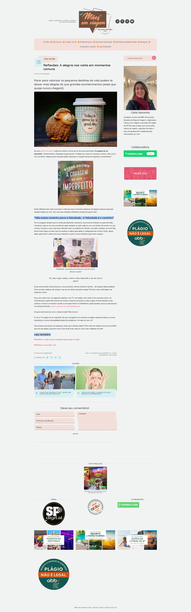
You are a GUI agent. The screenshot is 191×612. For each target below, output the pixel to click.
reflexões (113, 355)
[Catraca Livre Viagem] (140, 153)
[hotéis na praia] (137, 540)
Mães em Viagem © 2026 (83, 607)
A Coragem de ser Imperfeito (100, 353)
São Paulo (57, 42)
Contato (66, 20)
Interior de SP (86, 42)
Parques (143, 42)
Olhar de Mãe (49, 59)
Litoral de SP (71, 42)
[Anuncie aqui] (140, 173)
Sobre (51, 20)
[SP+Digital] (53, 513)
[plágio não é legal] (140, 233)
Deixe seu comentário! (43, 353)
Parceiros (58, 20)
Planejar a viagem (88, 47)
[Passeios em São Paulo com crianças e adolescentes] (53, 540)
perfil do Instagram (47, 151)
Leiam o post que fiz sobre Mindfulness (65, 306)
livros (114, 353)
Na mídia (73, 20)
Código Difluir (111, 607)
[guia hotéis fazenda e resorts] (140, 198)
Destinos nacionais (103, 42)
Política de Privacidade (68, 22)
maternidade (103, 355)
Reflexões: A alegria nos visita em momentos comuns (76, 67)
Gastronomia (105, 47)
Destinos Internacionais (126, 42)
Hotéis (46, 42)
